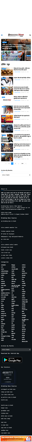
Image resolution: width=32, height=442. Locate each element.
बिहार (13, 331)
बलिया (13, 314)
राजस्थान (24, 285)
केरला (2, 317)
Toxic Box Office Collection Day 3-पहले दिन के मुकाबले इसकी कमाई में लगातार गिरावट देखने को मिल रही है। (13, 46)
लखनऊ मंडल (24, 300)
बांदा (12, 323)
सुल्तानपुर (24, 329)
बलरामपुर (13, 312)
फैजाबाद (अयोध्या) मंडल (15, 306)
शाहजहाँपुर (24, 315)
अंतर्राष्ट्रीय (3, 265)
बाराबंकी (13, 325)
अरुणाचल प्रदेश (4, 273)
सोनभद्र (23, 331)
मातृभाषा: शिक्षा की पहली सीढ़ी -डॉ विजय (22, 77)
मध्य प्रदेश (14, 339)
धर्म (12, 293)
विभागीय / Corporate (24, 309)
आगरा (2, 279)
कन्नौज (2, 309)
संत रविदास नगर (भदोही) (25, 320)
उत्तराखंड (3, 87)
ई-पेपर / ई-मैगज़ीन (4, 295)
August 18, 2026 (25, 149)
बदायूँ (12, 308)
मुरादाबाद (23, 275)
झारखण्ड (13, 275)
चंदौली (2, 340)
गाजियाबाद (3, 323)
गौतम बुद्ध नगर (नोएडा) (5, 336)
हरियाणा (23, 339)
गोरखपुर (2, 330)
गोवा (2, 334)
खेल (3, 55)
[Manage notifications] (28, 439)
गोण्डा (2, 328)
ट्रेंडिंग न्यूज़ (4, 42)
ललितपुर (23, 304)
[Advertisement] (16, 16)
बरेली (13, 310)
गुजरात (2, 325)
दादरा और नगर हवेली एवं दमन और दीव (16, 286)
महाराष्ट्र (24, 267)
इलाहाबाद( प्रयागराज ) (5, 293)
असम (2, 277)
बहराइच (13, 319)
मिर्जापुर (23, 271)
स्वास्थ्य (23, 333)
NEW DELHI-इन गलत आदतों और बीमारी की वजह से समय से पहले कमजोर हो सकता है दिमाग (22, 108)
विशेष (23, 311)
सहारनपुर (24, 325)
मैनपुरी (23, 281)
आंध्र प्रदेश (3, 285)
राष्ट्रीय (23, 293)
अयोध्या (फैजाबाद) (4, 271)
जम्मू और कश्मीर (15, 269)
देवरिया (13, 291)
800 (22, 163)
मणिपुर (13, 335)
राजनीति (23, 283)
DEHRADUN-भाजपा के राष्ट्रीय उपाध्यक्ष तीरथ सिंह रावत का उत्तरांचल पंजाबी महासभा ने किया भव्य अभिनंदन (21, 89)
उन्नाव (2, 301)
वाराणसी (23, 306)
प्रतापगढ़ (13, 301)
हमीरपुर (23, 335)
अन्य (2, 267)
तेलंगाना (13, 283)
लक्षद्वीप (23, 295)
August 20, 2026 (25, 79)
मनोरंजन (23, 265)
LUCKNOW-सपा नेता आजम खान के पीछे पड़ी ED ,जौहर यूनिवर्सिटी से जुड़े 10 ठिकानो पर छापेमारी (22, 136)
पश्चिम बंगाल (14, 297)
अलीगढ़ (2, 275)
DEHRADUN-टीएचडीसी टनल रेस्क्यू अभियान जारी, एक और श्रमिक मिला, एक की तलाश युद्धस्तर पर (22, 155)
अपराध (3, 125)
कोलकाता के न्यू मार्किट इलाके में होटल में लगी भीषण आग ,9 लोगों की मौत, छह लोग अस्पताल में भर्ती (22, 127)
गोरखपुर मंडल (4, 332)
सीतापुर (23, 327)
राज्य (23, 287)
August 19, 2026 (25, 92)
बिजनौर (13, 329)
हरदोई (23, 337)
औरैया (2, 307)
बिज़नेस (13, 327)
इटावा (2, 287)
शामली (23, 313)
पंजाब (13, 295)
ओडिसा (2, 305)
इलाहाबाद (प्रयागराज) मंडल (5, 290)
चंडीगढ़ (2, 338)
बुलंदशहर (13, 333)
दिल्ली (13, 289)
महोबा (23, 269)
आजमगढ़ (3, 281)
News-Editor (17, 79)
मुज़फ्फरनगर (24, 273)
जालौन (13, 271)
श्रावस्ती (23, 317)
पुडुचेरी (13, 299)
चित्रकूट (13, 265)
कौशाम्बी (2, 319)
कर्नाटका (3, 311)
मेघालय (23, 277)
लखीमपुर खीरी (25, 302)
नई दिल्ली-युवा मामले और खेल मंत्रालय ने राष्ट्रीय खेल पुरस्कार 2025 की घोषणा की (22, 146)
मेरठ (23, 279)
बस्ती (12, 317)
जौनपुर (13, 273)
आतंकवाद (3, 283)
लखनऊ (23, 297)
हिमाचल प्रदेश (25, 341)
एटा (2, 303)
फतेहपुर (13, 303)
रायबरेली (23, 291)
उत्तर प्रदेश (3, 135)
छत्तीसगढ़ (13, 267)
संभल (23, 323)
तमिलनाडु (13, 281)
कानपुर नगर (3, 313)
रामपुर (23, 289)
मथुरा (13, 337)
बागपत (13, 321)
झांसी (12, 277)
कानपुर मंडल (3, 315)
